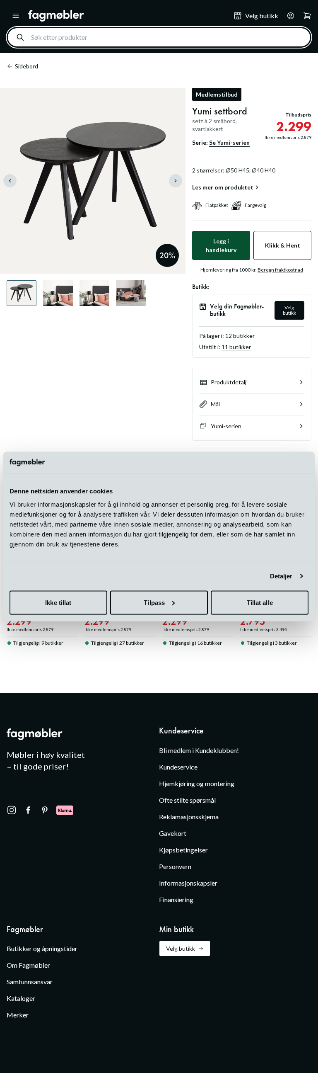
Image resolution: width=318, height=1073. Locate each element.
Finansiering (176, 899)
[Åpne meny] (16, 16)
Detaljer (281, 576)
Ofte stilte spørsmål (187, 800)
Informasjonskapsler (188, 883)
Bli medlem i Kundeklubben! (199, 750)
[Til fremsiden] (125, 16)
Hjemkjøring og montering (196, 783)
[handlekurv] (288, 15)
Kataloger (21, 998)
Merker (18, 1015)
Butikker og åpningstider (42, 948)
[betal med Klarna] (64, 810)
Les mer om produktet (222, 187)
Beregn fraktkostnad (280, 270)
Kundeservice (178, 767)
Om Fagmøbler (28, 965)
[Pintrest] (45, 810)
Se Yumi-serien (229, 142)
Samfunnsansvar (30, 982)
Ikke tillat (58, 602)
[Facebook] (28, 810)
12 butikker (240, 335)
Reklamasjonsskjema (189, 817)
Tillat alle (260, 602)
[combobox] (159, 37)
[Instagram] (12, 810)
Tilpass (154, 602)
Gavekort (172, 833)
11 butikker (236, 346)
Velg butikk (289, 310)
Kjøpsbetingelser (183, 850)
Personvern (175, 866)
